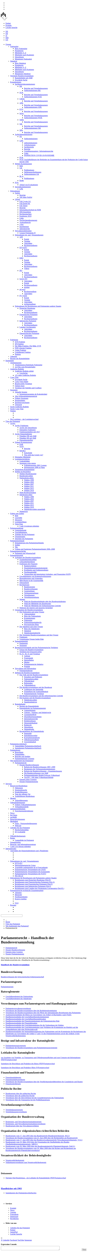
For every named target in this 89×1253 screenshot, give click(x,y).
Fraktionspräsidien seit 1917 (29, 432)
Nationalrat (14, 46)
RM (7, 38)
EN (7, 40)
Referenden (28, 683)
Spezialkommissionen (23, 187)
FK (20, 137)
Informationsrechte (31, 719)
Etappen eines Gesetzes (28, 779)
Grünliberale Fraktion (23, 352)
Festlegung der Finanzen (28, 564)
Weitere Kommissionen (23, 164)
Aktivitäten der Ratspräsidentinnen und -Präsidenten (29, 851)
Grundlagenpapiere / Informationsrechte (38, 151)
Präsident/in (19, 51)
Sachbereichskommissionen (25, 84)
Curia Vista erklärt (21, 382)
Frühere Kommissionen (23, 442)
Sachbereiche (29, 147)
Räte (16, 516)
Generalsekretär (20, 530)
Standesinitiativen (30, 702)
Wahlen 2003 (29, 482)
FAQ (17, 903)
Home (8, 922)
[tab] (44, 1188)
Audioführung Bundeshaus (25, 796)
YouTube (20, 1240)
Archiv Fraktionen (21, 426)
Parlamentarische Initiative (33, 664)
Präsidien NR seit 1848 (27, 436)
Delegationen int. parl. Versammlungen (29, 235)
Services (9, 784)
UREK (22, 99)
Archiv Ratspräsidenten (23, 434)
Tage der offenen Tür (22, 794)
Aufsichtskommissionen (23, 134)
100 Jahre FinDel (25, 197)
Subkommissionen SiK (32, 128)
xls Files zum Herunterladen (25, 367)
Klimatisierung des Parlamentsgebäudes (29, 543)
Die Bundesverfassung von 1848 (36, 773)
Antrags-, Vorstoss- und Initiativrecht (37, 712)
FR (7, 34)
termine (27, 287)
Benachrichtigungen (17, 819)
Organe (8, 44)
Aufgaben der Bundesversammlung (28, 557)
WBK (21, 120)
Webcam (18, 826)
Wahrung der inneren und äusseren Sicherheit (36, 608)
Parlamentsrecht (20, 763)
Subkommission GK (31, 174)
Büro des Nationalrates (32, 616)
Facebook (13, 1240)
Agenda (13, 1212)
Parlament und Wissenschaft (25, 553)
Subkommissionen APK (33, 107)
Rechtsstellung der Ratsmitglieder (31, 731)
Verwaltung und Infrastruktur (25, 668)
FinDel (17, 193)
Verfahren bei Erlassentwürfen (30, 652)
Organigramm (20, 537)
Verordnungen (29, 595)
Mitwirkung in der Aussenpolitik (31, 581)
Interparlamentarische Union (25, 865)
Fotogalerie (14, 1214)
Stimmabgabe (29, 729)
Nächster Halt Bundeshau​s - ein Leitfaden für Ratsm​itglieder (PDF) (36, 1178)
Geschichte (23, 373)
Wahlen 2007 (29, 484)
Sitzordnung (19, 57)
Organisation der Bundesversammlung (29, 610)
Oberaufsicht (24, 583)
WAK (21, 113)
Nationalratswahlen (26, 478)
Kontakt (8, 25)
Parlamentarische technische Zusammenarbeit (26, 890)
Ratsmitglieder (20, 704)
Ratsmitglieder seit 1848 (23, 78)
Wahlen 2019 (29, 490)
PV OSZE (23, 296)
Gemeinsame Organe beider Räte (31, 639)
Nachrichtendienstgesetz (28, 220)
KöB (21, 444)
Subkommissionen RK (32, 90)
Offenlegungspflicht (31, 740)
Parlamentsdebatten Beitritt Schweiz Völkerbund (42, 775)
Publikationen (29, 170)
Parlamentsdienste (16, 528)
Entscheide (28, 453)
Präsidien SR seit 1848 (27, 438)
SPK (21, 130)
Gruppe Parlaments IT (27, 233)
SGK (21, 93)
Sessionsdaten (20, 400)
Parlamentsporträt (16, 555)
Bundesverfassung (31, 589)
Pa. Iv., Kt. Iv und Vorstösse (29, 654)
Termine (27, 241)
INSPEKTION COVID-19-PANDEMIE (39, 155)
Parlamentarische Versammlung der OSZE (30, 870)
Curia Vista (14, 377)
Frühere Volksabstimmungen (25, 805)
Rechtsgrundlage (30, 292)
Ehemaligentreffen (26, 440)
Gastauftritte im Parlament (24, 840)
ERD (21, 258)
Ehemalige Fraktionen (27, 430)
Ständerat (13, 61)
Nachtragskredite (30, 572)
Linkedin (6, 1240)
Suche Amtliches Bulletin (19, 407)
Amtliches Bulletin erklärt (24, 371)
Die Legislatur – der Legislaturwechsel (24, 419)
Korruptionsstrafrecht (32, 738)
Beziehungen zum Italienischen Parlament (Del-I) (33, 886)
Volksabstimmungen (17, 803)
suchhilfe (13, 817)
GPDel (17, 199)
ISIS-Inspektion (25, 212)
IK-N (21, 176)
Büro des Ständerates (32, 629)
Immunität (28, 733)
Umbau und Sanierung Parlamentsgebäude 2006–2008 (35, 549)
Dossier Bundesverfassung (29, 765)
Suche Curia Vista (16, 409)
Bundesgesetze (29, 587)
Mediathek (14, 821)
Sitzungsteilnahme (30, 723)
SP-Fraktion (19, 344)
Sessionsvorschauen (22, 403)
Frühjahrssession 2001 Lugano (35, 465)
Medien (13, 798)
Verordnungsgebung (31, 597)
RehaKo (22, 451)
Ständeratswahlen (25, 495)
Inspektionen (24, 227)
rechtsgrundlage (30, 304)
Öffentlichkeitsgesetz (17, 836)
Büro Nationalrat (21, 49)
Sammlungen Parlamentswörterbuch (28, 748)
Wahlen (13, 411)
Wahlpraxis (23, 511)
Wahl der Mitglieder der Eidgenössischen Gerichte (42, 606)
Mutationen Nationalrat (23, 59)
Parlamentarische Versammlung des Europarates (32, 872)
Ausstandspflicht (30, 715)
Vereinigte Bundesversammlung (21, 76)
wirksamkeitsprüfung (27, 562)
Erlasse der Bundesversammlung (31, 650)
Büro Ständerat (20, 63)
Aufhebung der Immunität (33, 689)
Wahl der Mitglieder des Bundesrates (37, 604)
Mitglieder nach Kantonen (24, 55)
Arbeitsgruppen (29, 145)
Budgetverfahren (30, 566)
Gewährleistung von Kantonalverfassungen (35, 576)
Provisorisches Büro (31, 625)
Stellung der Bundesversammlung (27, 673)
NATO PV (23, 279)
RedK (21, 181)
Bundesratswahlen (26, 476)
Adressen (13, 356)
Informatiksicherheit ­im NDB (30, 210)
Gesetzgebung (29, 591)
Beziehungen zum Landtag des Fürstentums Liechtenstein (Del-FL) (39, 888)
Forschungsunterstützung (24, 811)
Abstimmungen (15, 363)
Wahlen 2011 (29, 486)
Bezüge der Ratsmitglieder (20, 359)
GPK (21, 141)
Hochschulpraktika (22, 830)
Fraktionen (14, 340)
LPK (21, 189)
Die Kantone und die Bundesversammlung (35, 698)
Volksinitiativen (29, 685)
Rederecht (28, 725)
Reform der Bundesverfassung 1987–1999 (39, 767)
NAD (21, 446)
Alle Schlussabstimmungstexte (26, 396)
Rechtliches (14, 1219)
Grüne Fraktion (20, 350)
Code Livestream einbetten (29, 526)
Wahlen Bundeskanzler (27, 474)
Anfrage (27, 656)
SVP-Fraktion (20, 342)
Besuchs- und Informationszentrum (23, 844)
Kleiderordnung (30, 721)
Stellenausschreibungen (32, 172)
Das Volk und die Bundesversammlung (33, 675)
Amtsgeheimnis (29, 710)
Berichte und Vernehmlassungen (36, 88)
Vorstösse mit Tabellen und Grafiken (28, 388)
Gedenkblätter (24, 461)
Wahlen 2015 (29, 488)
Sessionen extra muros (27, 463)
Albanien (18, 893)
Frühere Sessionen (21, 398)
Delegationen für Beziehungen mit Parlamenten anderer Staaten (38, 306)
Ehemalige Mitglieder (23, 457)
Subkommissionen (31, 139)
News (12, 813)
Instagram (28, 1240)
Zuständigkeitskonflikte (28, 560)
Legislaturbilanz (21, 522)
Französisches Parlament (28, 315)
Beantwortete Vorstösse (23, 384)
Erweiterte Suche (21, 80)
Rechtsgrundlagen (30, 245)
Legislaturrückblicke (22, 459)
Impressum (14, 1217)
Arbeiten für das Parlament (24, 534)
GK (20, 168)
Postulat (27, 666)
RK (20, 86)
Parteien (18, 354)
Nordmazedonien (21, 897)
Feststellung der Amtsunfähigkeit (36, 692)
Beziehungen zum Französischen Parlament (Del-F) (34, 884)
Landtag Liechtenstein (27, 327)
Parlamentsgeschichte (18, 551)
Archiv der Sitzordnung (28, 428)
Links (26, 153)
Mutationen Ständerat (22, 74)
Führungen (19, 788)
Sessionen (13, 390)
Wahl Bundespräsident (27, 493)
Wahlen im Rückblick (23, 472)
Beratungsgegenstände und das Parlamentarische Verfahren (36, 648)
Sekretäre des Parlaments (24, 539)
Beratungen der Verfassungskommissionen (39, 769)
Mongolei (18, 895)
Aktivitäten (28, 243)
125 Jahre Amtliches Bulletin (25, 375)
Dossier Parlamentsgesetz (28, 782)
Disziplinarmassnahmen (32, 717)
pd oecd (22, 289)
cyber (21, 224)
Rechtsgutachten (25, 214)
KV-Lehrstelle (20, 832)
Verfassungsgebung (31, 593)
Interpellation (29, 660)
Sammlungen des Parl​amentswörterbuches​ (21, 1193)
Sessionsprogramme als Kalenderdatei (33, 394)
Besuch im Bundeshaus (18, 786)
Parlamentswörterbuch (18, 744)
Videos (26, 268)
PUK (21, 157)
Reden (12, 838)
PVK (17, 183)
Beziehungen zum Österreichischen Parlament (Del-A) (35, 882)
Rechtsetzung (24, 585)
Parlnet (8, 23)
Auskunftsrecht (25, 222)
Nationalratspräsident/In (32, 622)
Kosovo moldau (21, 899)
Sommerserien (15, 842)
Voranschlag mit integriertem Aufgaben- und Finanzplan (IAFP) (47, 574)
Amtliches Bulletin (17, 369)
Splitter (17, 545)
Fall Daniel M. (24, 204)
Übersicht (18, 405)
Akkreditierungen (21, 800)
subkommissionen (30, 143)
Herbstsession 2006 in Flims (34, 467)
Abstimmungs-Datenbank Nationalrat (28, 365)
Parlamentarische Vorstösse (34, 694)
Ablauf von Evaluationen (28, 185)
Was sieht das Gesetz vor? (33, 455)
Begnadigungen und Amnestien (31, 578)
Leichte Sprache (11, 28)
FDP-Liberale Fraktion (23, 348)
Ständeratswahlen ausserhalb (34, 509)
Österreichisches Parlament (29, 333)
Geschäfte (18, 518)
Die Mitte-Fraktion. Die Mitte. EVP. (28, 346)
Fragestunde (28, 658)
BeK (21, 166)
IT (6, 36)
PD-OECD (19, 876)
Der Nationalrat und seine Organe (31, 612)
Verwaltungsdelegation (23, 231)
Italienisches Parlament (27, 321)
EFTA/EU (23, 248)
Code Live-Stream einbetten (20, 847)
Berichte (27, 149)
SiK (20, 124)
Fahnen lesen (19, 386)
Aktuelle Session (21, 392)
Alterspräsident (29, 614)
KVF (21, 109)
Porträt (26, 239)
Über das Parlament (13, 421)
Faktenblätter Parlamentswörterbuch (28, 746)
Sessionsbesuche (21, 790)
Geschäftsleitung (21, 532)
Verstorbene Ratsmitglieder (25, 470)
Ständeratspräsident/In (32, 633)
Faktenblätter (19, 754)
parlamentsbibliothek (17, 809)
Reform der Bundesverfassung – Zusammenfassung (43, 771)
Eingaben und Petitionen (33, 677)
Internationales (11, 849)
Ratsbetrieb (10, 361)
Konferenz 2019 (25, 216)
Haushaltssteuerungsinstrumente (36, 568)
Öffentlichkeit (29, 681)
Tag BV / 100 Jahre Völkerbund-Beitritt (38, 777)
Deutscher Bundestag (27, 308)
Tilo (16, 547)
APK (21, 103)
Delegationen (15, 191)
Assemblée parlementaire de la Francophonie (31, 867)
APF (21, 237)
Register (13, 905)
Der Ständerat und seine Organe (31, 627)
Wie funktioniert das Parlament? (21, 761)
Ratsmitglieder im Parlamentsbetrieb (32, 708)
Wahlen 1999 (29, 480)
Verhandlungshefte (22, 807)
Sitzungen (18, 520)
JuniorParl (14, 1232)
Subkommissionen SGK (33, 97)
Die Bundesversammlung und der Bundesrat (35, 687)
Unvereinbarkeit (30, 742)
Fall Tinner (23, 206)
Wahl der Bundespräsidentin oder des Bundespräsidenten (45, 601)
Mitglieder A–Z (20, 53)
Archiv (12, 423)
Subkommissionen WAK (33, 118)
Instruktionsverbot (30, 736)
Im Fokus (13, 815)
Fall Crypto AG (25, 201)
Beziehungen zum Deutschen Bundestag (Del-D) (33, 880)
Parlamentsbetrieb (21, 641)
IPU (20, 271)
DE (7, 31)
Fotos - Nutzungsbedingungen (26, 823)
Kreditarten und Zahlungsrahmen (36, 570)
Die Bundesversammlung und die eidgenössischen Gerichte (41, 696)
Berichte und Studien (22, 756)
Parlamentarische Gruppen (24, 759)
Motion (26, 662)
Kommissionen (15, 82)
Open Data (19, 524)
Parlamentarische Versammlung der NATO (30, 874)
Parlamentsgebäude (17, 541)
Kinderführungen (21, 792)
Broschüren (19, 752)
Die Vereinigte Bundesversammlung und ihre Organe (38, 635)
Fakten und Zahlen (17, 514)
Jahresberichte (24, 229)
